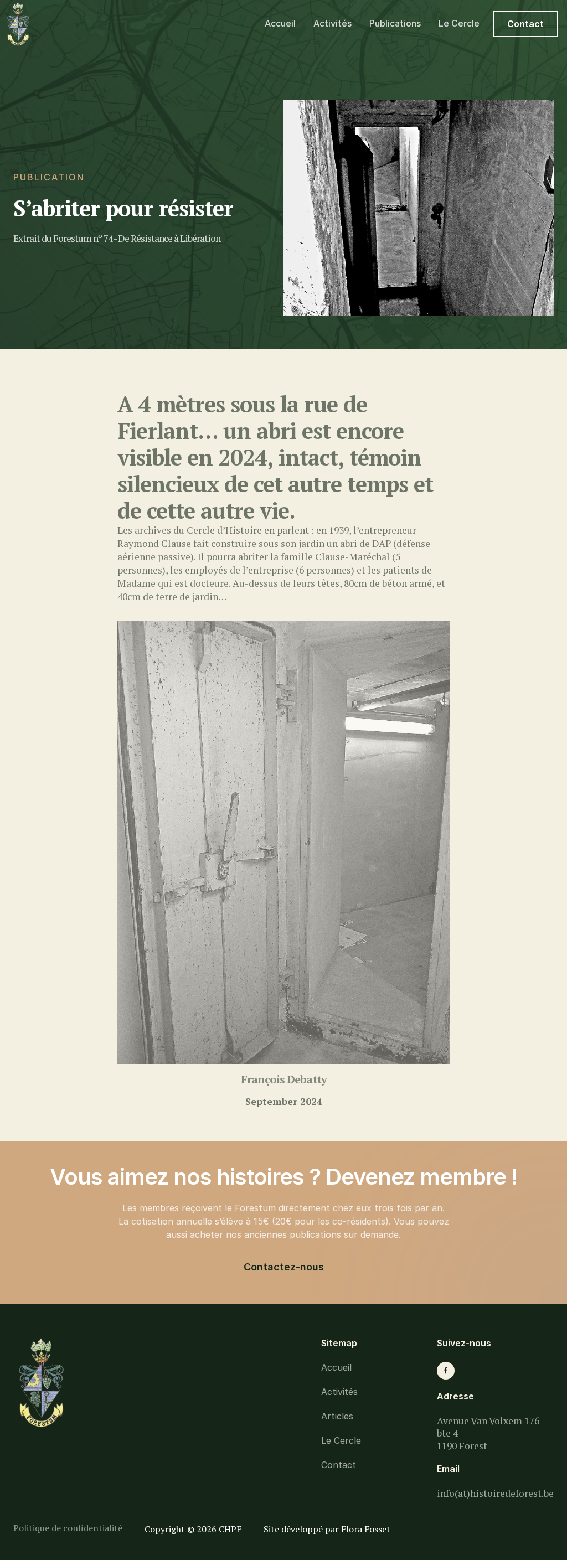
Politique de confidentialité (67, 1528)
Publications (395, 23)
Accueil (280, 23)
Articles (337, 1416)
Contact (525, 23)
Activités (332, 23)
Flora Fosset (365, 1529)
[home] (63, 24)
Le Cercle (459, 23)
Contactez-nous (284, 1267)
